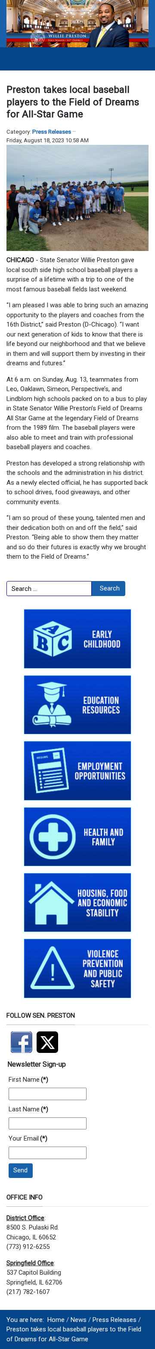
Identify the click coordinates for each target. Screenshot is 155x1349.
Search (110, 588)
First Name (28, 1079)
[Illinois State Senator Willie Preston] (77, 23)
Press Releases (51, 131)
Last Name (28, 1109)
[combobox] (49, 588)
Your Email (28, 1138)
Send (20, 1170)
